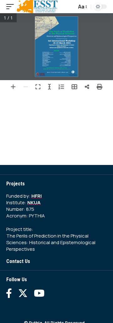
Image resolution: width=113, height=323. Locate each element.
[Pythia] (37, 6)
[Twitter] (23, 293)
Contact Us (18, 261)
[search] (70, 6)
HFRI (36, 196)
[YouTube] (39, 293)
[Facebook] (9, 293)
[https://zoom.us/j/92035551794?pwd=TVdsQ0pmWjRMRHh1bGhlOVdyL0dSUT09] (59, 69)
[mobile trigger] (11, 6)
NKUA (33, 202)
